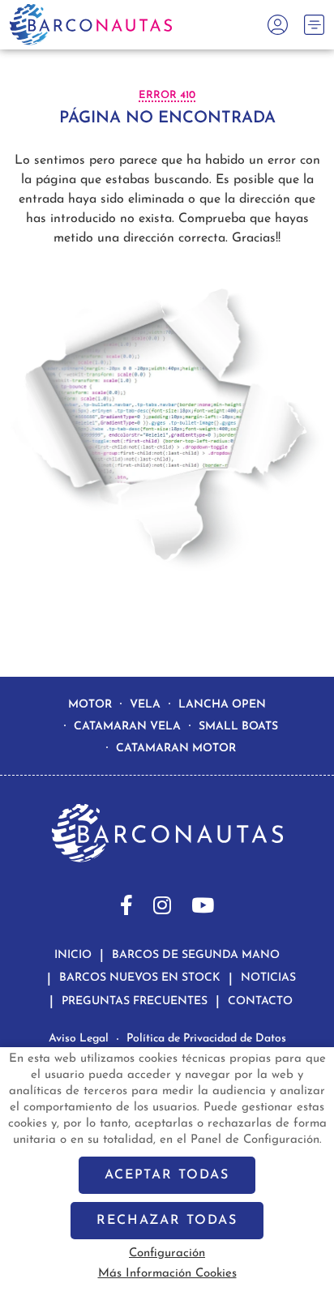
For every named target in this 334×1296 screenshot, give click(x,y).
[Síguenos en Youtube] (202, 905)
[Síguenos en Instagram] (162, 905)
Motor (90, 705)
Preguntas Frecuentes (135, 1001)
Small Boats (238, 727)
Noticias (268, 978)
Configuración (167, 1253)
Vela (145, 705)
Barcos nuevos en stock (140, 978)
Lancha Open (222, 705)
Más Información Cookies (167, 1274)
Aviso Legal (79, 1039)
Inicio (73, 955)
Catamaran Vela (127, 727)
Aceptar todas (167, 1175)
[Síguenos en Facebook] (126, 905)
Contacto (260, 1001)
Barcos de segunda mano (196, 955)
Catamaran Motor (176, 748)
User (273, 25)
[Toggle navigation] (314, 25)
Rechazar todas (166, 1220)
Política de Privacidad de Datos (206, 1039)
